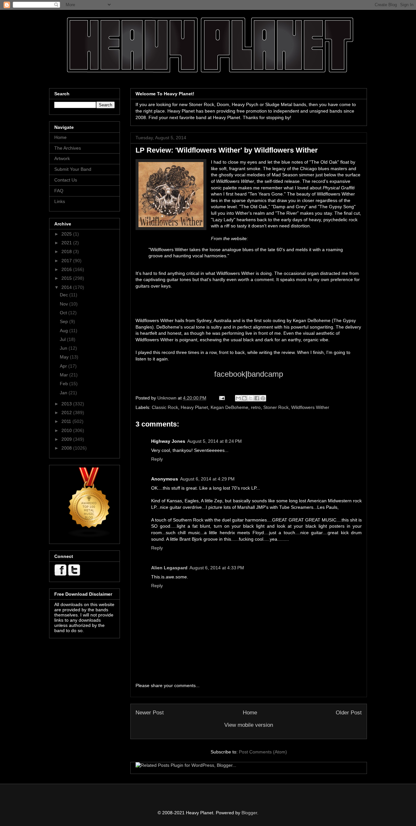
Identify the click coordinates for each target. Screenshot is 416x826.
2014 (67, 287)
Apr (64, 366)
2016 (67, 269)
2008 (67, 448)
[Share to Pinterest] (263, 398)
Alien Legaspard (169, 567)
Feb (64, 383)
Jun (64, 348)
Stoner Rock (276, 407)
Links (59, 201)
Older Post (349, 713)
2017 (67, 260)
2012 (67, 412)
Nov (64, 303)
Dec (64, 294)
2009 (67, 439)
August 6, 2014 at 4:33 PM (216, 567)
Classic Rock (165, 407)
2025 (67, 234)
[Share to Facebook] (257, 398)
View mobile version (248, 725)
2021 (67, 242)
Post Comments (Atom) (263, 751)
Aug (64, 330)
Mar (64, 374)
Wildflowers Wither (310, 407)
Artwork (62, 158)
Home (250, 713)
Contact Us (65, 180)
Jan (64, 392)
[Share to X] (250, 398)
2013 (67, 403)
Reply (157, 459)
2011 (66, 421)
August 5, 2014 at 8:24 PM (214, 441)
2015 (67, 278)
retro (256, 407)
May (65, 356)
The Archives (67, 148)
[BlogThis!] (244, 398)
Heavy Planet (194, 407)
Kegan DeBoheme (229, 407)
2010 (67, 430)
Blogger (249, 812)
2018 (67, 251)
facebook (229, 374)
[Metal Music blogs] (89, 536)
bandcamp (265, 374)
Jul (63, 339)
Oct (64, 312)
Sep (64, 321)
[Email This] (238, 398)
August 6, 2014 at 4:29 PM (207, 478)
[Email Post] (221, 397)
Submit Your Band (72, 169)
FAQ (58, 190)
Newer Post (150, 713)
